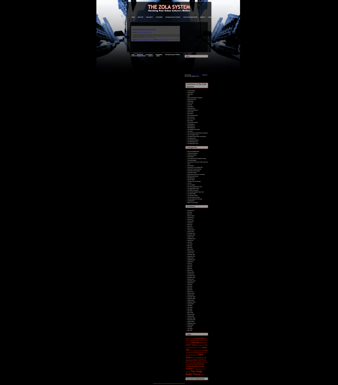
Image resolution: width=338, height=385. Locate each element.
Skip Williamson (191, 126)
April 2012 (189, 247)
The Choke (190, 131)
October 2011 (190, 258)
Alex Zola (149, 32)
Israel (200, 347)
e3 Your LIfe (190, 103)
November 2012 (191, 235)
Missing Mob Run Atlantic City (144, 29)
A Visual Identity (191, 90)
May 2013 (189, 224)
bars (205, 338)
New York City (195, 358)
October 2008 (190, 321)
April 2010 (189, 289)
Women (202, 374)
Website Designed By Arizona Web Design (175, 383)
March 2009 (190, 312)
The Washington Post (192, 141)
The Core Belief (191, 185)
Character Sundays (192, 155)
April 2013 (189, 226)
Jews (204, 347)
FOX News (193, 347)
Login (209, 17)
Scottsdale (196, 369)
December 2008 (191, 318)
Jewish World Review (192, 110)
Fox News (189, 104)
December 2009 (191, 296)
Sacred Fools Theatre (192, 122)
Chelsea (206, 340)
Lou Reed (195, 352)
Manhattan (188, 355)
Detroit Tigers (191, 345)
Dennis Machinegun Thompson (194, 97)
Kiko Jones (198, 350)
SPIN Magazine (191, 127)
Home (133, 17)
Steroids (201, 369)
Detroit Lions (203, 343)
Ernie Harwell (200, 345)
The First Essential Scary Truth (194, 186)
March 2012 (190, 249)
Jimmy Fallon (190, 111)
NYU (190, 362)
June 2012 (190, 244)
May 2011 (189, 267)
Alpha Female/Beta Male (193, 151)
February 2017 (190, 210)
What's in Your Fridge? (192, 202)
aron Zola (192, 338)
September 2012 (191, 238)
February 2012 (190, 251)
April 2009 (189, 311)
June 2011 (189, 265)
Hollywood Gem (191, 108)
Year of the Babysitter (190, 17)
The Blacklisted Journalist (193, 129)
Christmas (188, 343)
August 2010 (190, 282)
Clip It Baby (190, 94)
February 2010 (190, 293)
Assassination (199, 338)
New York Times (191, 119)
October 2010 (190, 279)
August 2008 (190, 325)
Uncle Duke (152, 40)
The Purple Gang (191, 138)
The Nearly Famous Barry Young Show (196, 136)
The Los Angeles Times (193, 134)
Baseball (194, 340)
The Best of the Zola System (194, 181)
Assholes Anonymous (192, 153)
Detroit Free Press (191, 99)
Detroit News (190, 101)
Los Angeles (189, 352)
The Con (189, 183)
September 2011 (191, 259)
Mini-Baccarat (136, 40)
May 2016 (189, 212)
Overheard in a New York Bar (194, 169)
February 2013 (190, 230)
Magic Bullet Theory (203, 352)
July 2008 (189, 326)
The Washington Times (192, 143)
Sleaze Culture (191, 179)
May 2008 (189, 330)
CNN (188, 96)
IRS (197, 347)
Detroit (195, 342)
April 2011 (189, 268)
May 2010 (189, 288)
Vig (157, 40)
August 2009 (190, 303)
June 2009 (190, 307)
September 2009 (191, 302)
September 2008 (191, 323)
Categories (159, 17)
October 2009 (190, 300)
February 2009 (190, 314)
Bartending (188, 340)
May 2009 (189, 309)
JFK (188, 350)
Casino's (171, 39)
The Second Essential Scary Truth (145, 39)
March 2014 (190, 219)
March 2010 (190, 291)
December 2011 (191, 254)
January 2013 (190, 231)
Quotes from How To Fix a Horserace (196, 174)
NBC (197, 355)
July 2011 (189, 263)
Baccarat (166, 39)
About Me (140, 17)
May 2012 (189, 245)
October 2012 (190, 237)
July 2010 (189, 284)
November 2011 (191, 256)
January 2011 (190, 274)
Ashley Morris (190, 92)
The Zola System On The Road (194, 199)
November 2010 (191, 277)
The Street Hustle (191, 193)
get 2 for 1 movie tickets (196, 75)
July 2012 (189, 242)
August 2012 (190, 240)
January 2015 (190, 217)
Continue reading (152, 37)
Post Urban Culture (192, 172)
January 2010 (190, 295)
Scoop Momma (191, 124)
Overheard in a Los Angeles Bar (195, 167)
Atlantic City (161, 39)
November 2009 (191, 298)
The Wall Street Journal (193, 140)
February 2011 (190, 272)
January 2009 (190, 316)
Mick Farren (190, 113)
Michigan (193, 355)
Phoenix (202, 362)
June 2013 (190, 222)
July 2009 (189, 305)
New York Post (190, 117)
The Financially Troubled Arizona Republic (197, 133)
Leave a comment (162, 40)
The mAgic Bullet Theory (194, 373)
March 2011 (190, 270)
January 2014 (190, 221)
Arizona (187, 338)
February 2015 (190, 215)
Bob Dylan (200, 340)
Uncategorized (190, 200)
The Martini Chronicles (192, 190)
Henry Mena (190, 106)
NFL (187, 362)
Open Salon (190, 120)
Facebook (188, 347)
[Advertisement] (190, 64)
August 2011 (190, 261)
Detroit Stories (190, 156)
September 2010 (191, 281)
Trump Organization (144, 40)
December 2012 (191, 233)
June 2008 (190, 328)
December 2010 (191, 275)
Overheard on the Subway (193, 170)
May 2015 (189, 214)
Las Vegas (176, 39)
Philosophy (149, 17)
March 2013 (190, 228)
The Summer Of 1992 (192, 195)
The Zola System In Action (193, 197)
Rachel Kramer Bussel (192, 176)
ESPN (206, 345)
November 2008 (191, 319)
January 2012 (190, 252)
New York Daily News (192, 115)
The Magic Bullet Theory (172, 17)
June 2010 (190, 286)
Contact (202, 17)
